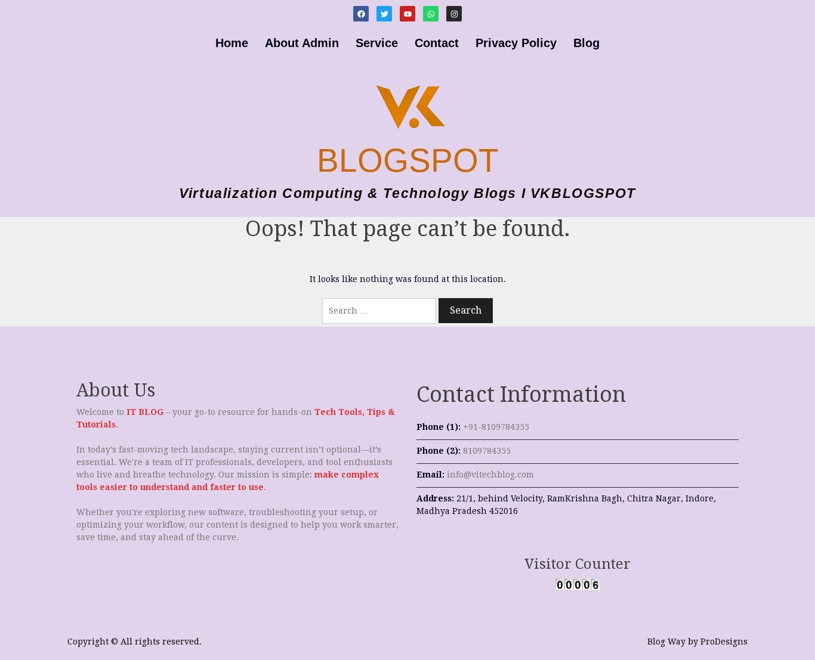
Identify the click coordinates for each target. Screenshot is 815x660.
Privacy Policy (516, 42)
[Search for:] (379, 311)
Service (377, 42)
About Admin (302, 42)
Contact (437, 42)
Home (231, 42)
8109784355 (487, 451)
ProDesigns (724, 641)
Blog (586, 42)
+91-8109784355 (496, 427)
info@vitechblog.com (490, 474)
